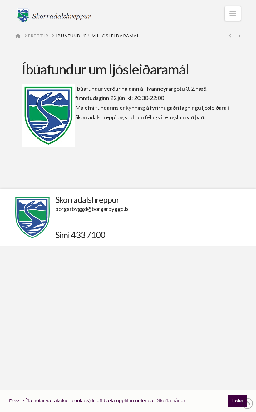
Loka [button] (237, 400)
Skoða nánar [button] (171, 400)
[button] (233, 13)
